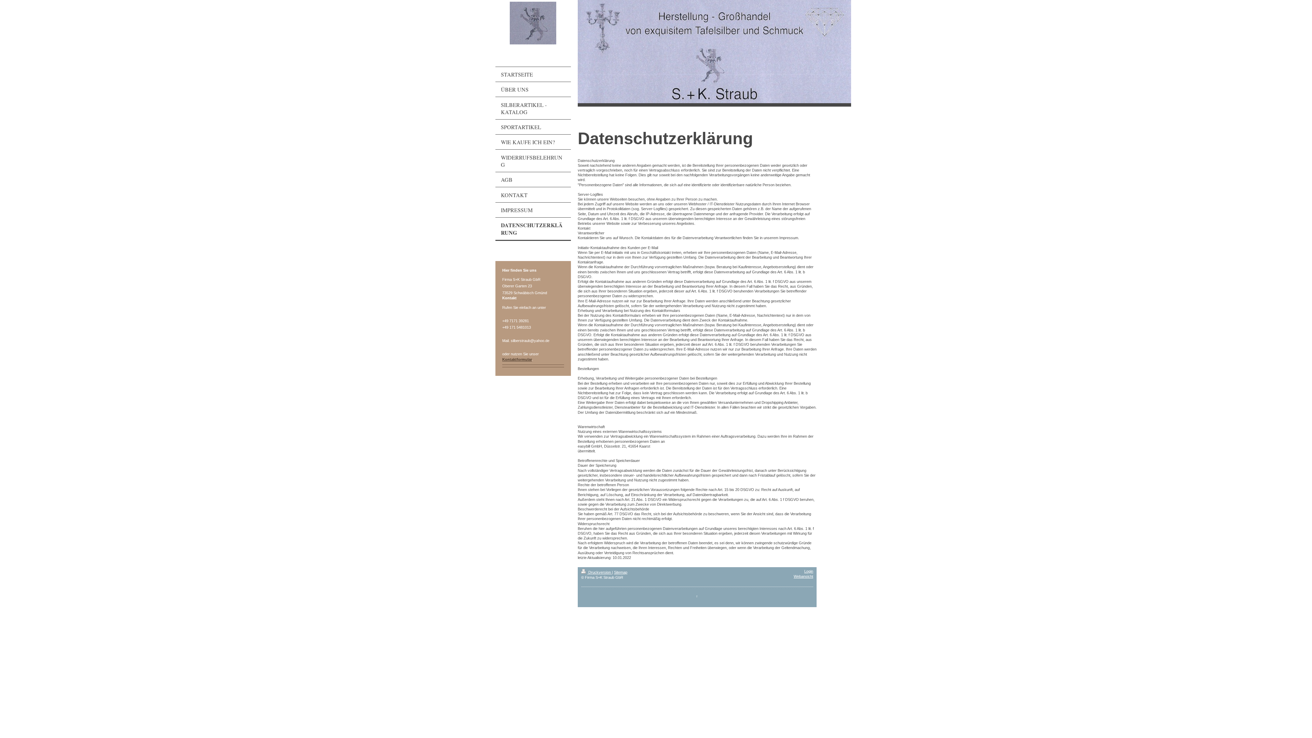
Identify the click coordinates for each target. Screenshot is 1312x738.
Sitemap (620, 572)
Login (808, 571)
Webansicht (803, 576)
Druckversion (599, 572)
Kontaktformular (517, 359)
